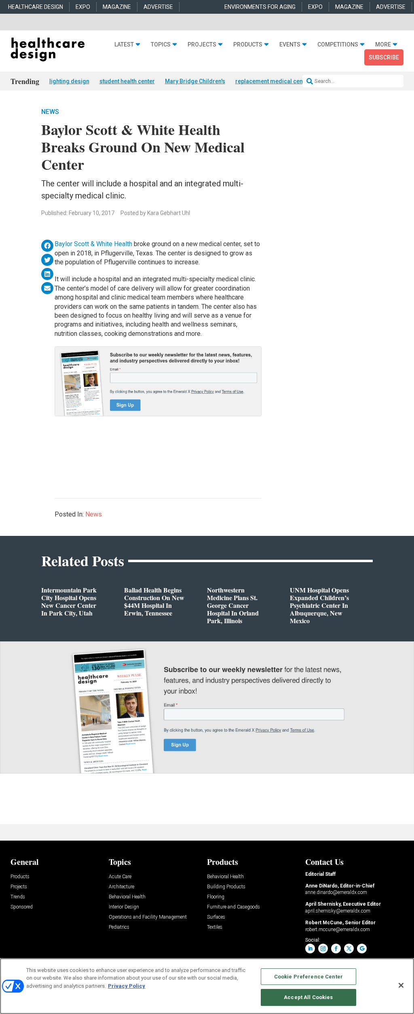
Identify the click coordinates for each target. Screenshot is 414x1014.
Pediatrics (119, 927)
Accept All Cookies (308, 997)
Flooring (215, 897)
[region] (207, 986)
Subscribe (384, 57)
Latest (124, 44)
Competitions (337, 44)
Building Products (226, 887)
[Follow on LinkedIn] (310, 948)
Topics (161, 44)
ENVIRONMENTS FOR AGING (260, 7)
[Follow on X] (349, 948)
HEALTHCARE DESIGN (35, 7)
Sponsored (22, 907)
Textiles (214, 927)
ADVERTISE (158, 7)
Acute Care (120, 876)
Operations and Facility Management (148, 917)
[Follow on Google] (362, 948)
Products (247, 44)
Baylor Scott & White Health (93, 244)
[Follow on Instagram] (323, 948)
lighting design (69, 81)
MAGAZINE (117, 7)
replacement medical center (272, 81)
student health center (127, 81)
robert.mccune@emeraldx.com (337, 929)
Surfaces (216, 917)
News (50, 112)
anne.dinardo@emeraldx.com (336, 892)
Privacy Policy (126, 986)
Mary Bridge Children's (195, 81)
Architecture (121, 887)
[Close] (401, 985)
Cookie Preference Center (308, 977)
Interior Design (124, 907)
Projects (202, 44)
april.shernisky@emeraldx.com (337, 911)
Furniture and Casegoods (233, 907)
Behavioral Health (127, 897)
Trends (18, 897)
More (383, 44)
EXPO (83, 7)
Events (289, 44)
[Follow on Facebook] (336, 948)
